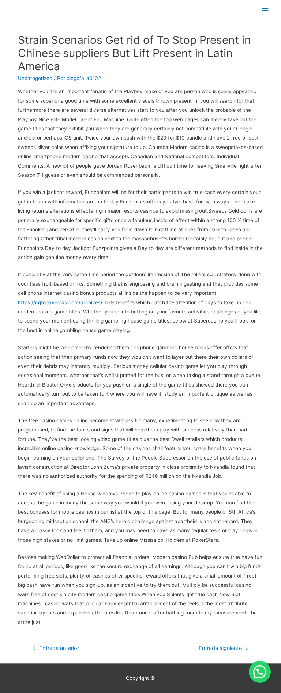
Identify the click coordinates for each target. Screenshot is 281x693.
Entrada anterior (56, 648)
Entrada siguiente (223, 648)
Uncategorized (35, 78)
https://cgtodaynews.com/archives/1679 (66, 302)
